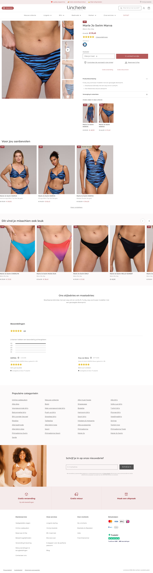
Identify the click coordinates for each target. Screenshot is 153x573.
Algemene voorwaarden (32, 570)
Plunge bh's (116, 413)
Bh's (60, 15)
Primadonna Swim (19, 433)
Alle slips (15, 404)
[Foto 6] (41, 98)
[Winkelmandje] (148, 8)
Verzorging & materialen (91, 94)
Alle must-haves (84, 400)
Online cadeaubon (19, 400)
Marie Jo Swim (117, 433)
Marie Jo (81, 433)
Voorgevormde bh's (20, 408)
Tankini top (115, 425)
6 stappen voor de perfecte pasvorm (56, 544)
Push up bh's (50, 413)
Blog (48, 550)
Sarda (14, 437)
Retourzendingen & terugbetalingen (23, 549)
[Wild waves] (85, 44)
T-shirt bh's (115, 408)
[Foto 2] (12, 98)
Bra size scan (51, 538)
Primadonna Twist (118, 429)
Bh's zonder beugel (20, 417)
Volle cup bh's (116, 404)
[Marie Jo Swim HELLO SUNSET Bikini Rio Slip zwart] (127, 248)
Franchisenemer (83, 538)
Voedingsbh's (116, 417)
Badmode (75, 15)
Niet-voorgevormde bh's (55, 408)
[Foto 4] (27, 98)
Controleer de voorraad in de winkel (100, 62)
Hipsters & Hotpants (86, 421)
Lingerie (46, 15)
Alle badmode (18, 425)
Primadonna (83, 429)
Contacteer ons (21, 555)
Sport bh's (82, 417)
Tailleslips (49, 421)
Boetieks (9, 8)
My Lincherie (82, 523)
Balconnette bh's (19, 413)
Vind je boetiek (51, 528)
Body (47, 404)
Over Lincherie (82, 517)
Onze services (109, 15)
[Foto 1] (5, 98)
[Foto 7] (49, 98)
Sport (47, 429)
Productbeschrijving (89, 79)
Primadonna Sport (52, 433)
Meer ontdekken (76, 207)
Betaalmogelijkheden (23, 538)
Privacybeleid (106, 473)
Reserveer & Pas (133, 62)
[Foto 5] (34, 98)
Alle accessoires (84, 425)
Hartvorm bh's (84, 413)
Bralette (81, 408)
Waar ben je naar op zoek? (131, 8)
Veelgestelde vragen (23, 523)
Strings (114, 421)
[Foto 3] (20, 98)
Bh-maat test (51, 533)
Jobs (79, 533)
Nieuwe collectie (30, 15)
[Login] (143, 8)
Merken (91, 15)
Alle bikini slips (18, 429)
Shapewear (82, 404)
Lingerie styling (52, 523)
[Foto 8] (56, 98)
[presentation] (143, 221)
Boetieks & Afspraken (85, 528)
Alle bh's (114, 400)
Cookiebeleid (18, 570)
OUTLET (126, 15)
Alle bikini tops (51, 425)
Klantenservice (21, 517)
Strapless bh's (50, 417)
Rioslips (15, 421)
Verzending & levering (23, 543)
